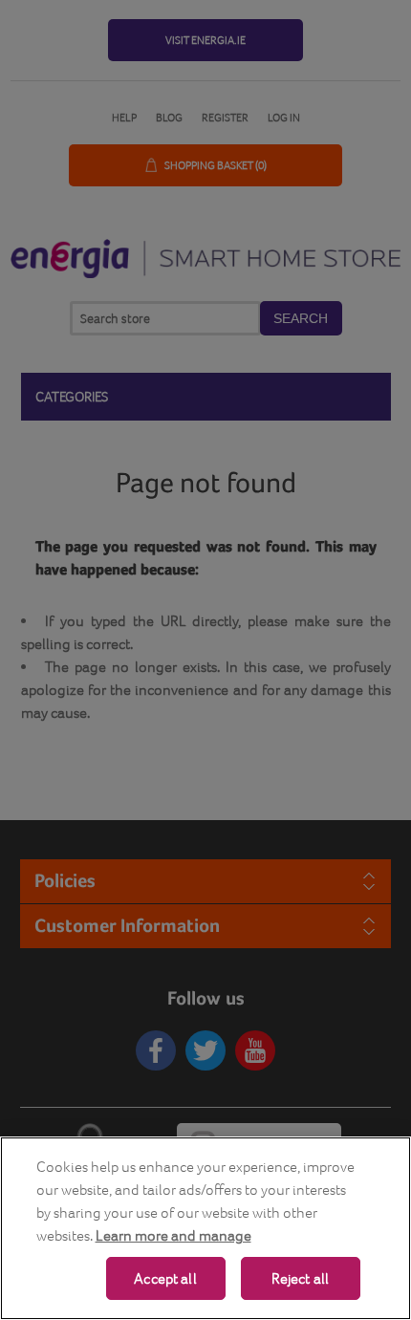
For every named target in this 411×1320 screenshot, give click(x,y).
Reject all (300, 1278)
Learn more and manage (173, 1235)
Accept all (165, 1278)
